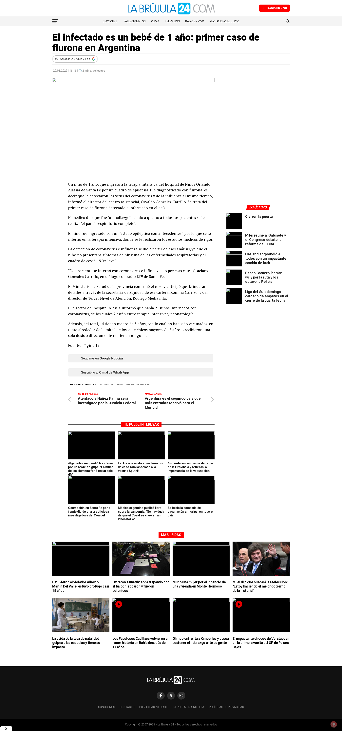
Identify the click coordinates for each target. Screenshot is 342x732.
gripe (130, 384)
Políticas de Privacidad (226, 707)
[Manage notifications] (334, 724)
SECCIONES (110, 21)
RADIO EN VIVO (194, 21)
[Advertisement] (258, 114)
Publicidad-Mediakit (154, 707)
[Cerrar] (6, 728)
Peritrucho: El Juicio (224, 21)
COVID (104, 384)
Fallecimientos (135, 21)
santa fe (143, 384)
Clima (155, 21)
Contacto (127, 707)
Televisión (172, 21)
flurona (118, 384)
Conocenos (106, 707)
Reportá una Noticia (189, 707)
